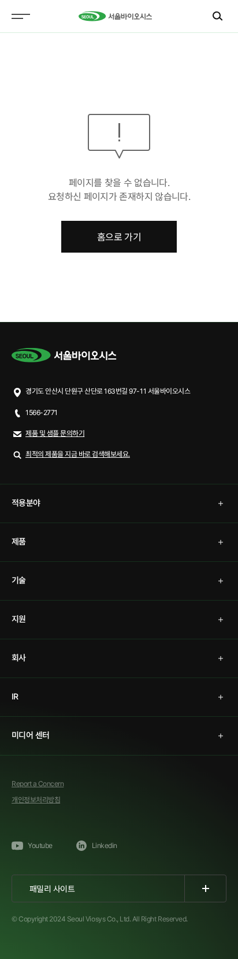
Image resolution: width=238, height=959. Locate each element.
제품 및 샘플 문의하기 (54, 433)
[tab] (119, 503)
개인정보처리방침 (36, 799)
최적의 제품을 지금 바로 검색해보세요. (77, 454)
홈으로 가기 (119, 237)
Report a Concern (38, 783)
